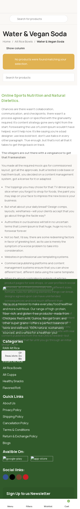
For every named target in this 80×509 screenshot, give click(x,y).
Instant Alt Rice (13, 361)
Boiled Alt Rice (12, 355)
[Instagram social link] (19, 477)
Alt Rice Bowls (24, 41)
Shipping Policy (13, 417)
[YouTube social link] (25, 477)
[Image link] (28, 292)
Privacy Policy (12, 410)
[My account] (73, 18)
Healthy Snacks (13, 381)
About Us (9, 403)
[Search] (70, 77)
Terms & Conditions (16, 430)
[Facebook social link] (5, 477)
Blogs (7, 443)
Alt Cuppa (9, 375)
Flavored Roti (11, 388)
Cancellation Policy (15, 423)
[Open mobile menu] (4, 18)
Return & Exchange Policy (20, 436)
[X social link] (12, 477)
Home (7, 41)
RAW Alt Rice (11, 348)
